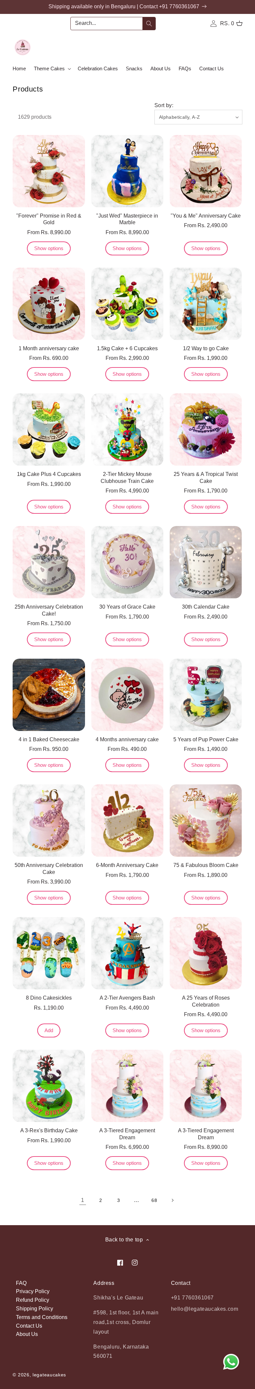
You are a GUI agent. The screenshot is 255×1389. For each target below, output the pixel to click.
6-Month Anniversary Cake (127, 865)
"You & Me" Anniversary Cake (206, 216)
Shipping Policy (34, 1308)
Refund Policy (32, 1300)
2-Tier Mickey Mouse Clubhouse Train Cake (127, 477)
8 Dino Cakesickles (49, 998)
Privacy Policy (32, 1291)
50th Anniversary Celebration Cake (49, 868)
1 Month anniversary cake (49, 348)
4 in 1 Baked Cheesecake (49, 739)
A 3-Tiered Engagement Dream (127, 1134)
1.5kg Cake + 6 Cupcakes (127, 348)
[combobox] (113, 23)
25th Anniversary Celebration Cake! (49, 610)
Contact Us (29, 1326)
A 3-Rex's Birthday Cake (49, 1130)
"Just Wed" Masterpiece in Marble (127, 219)
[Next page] (172, 1200)
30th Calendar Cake (205, 607)
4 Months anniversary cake (127, 739)
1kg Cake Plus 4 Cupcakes (49, 474)
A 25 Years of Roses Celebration (206, 1001)
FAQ (21, 1283)
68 (154, 1200)
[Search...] (149, 23)
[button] (52, 68)
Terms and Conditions (41, 1317)
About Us (27, 1334)
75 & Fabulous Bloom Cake (205, 865)
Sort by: (163, 105)
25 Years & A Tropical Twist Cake (206, 477)
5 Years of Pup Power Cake (205, 739)
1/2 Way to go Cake (206, 348)
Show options (48, 248)
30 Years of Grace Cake (127, 607)
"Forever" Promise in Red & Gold (48, 219)
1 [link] (82, 1200)
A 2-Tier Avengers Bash (127, 998)
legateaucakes (49, 1374)
